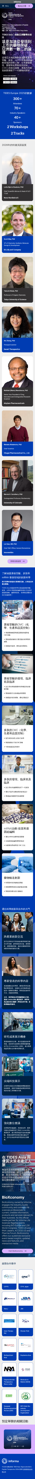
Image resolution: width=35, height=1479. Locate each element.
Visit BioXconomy (15, 1251)
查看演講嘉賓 (15, 561)
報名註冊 (22, 6)
